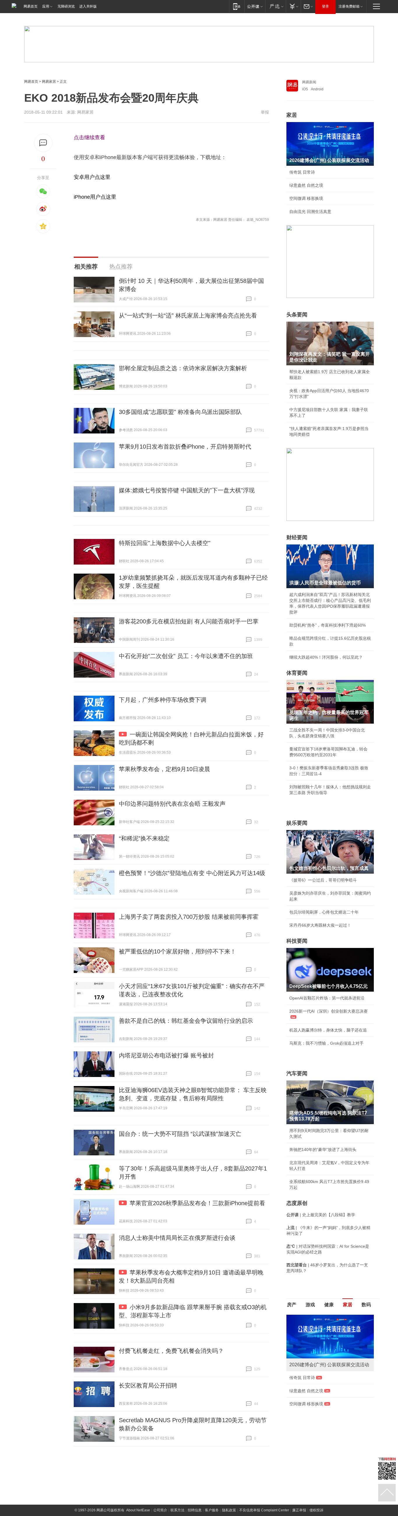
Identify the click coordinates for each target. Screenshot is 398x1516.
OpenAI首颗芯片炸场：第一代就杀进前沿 (326, 998)
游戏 (310, 1304)
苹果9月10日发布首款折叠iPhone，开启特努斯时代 (185, 446)
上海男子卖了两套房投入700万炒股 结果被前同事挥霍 (188, 917)
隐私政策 (229, 1510)
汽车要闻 (296, 1073)
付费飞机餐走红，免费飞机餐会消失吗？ (171, 1351)
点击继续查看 (89, 137)
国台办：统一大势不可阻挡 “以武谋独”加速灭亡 (180, 1134)
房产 (291, 1304)
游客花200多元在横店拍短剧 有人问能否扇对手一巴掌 (188, 621)
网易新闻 (309, 82)
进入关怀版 (88, 6)
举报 (265, 112)
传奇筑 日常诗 (302, 172)
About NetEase (138, 1510)
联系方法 (177, 1510)
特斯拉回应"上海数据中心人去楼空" (164, 543)
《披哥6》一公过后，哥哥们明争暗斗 (323, 880)
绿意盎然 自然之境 (306, 185)
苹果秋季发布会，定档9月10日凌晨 (164, 769)
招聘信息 (195, 1510)
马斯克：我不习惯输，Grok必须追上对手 (326, 1043)
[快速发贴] (43, 143)
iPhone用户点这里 (95, 197)
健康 (329, 1304)
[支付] (293, 6)
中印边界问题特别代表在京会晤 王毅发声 (172, 804)
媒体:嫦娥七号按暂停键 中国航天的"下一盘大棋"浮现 (187, 490)
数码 (366, 1304)
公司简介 (160, 1510)
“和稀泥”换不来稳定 (144, 838)
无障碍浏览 (66, 6)
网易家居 (49, 82)
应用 (45, 6)
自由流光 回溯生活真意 (310, 211)
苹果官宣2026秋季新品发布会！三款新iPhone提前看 (197, 1203)
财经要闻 (296, 537)
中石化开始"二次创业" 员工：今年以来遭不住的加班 (186, 656)
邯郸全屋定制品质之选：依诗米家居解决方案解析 (183, 368)
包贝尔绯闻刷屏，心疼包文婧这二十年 (324, 912)
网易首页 (31, 6)
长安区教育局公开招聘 (148, 1385)
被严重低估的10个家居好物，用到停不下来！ (177, 951)
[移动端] (236, 6)
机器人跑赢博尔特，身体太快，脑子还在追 (328, 1030)
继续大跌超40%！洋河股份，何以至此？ (326, 657)
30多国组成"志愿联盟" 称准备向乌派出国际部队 (180, 412)
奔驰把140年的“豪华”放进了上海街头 (322, 1149)
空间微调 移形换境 (306, 198)
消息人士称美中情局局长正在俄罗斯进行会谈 (177, 1238)
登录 (325, 6)
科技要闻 (296, 941)
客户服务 (212, 1510)
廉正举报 (299, 1510)
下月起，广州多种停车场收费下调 (162, 700)
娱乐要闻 (296, 823)
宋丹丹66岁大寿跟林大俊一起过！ (320, 925)
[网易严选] (275, 6)
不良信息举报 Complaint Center (264, 1510)
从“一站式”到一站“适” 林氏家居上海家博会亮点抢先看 (188, 315)
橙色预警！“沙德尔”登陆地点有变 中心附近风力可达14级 (192, 873)
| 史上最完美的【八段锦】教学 (320, 1214)
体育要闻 (296, 673)
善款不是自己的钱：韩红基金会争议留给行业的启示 (186, 1021)
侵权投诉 (316, 1510)
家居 (291, 115)
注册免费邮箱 (349, 6)
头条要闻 (296, 315)
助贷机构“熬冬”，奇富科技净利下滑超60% (327, 625)
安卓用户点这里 (92, 177)
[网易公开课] (254, 6)
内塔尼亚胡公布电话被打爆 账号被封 (166, 1055)
